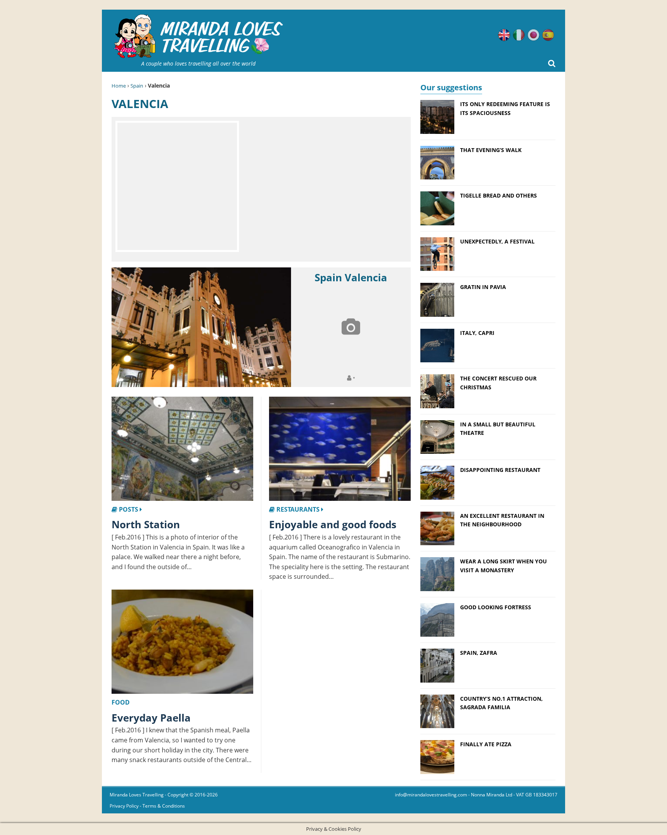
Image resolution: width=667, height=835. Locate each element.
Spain (136, 85)
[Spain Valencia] (201, 327)
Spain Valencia (351, 277)
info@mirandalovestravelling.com (431, 794)
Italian (519, 35)
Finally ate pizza (485, 744)
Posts (128, 509)
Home (119, 85)
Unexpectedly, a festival (497, 241)
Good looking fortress (495, 607)
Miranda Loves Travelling (137, 794)
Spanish (548, 35)
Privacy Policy (124, 806)
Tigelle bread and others (498, 195)
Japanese (533, 35)
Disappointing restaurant (500, 469)
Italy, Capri (477, 332)
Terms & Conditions (163, 806)
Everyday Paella (151, 718)
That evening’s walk (490, 150)
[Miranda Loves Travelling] (198, 36)
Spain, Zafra (478, 652)
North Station (146, 524)
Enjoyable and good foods (332, 524)
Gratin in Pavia (483, 287)
